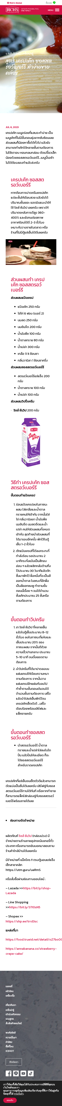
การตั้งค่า (18, 1093)
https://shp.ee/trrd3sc (22, 921)
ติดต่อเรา (13, 1062)
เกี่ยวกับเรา (11, 1005)
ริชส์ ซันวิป (25, 835)
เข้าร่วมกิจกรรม (13, 1014)
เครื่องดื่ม (10, 995)
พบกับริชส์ (11, 1032)
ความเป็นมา (11, 1037)
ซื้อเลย (49, 2)
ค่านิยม (9, 1042)
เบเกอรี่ (9, 986)
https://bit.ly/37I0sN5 (24, 907)
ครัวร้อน (9, 991)
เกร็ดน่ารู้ (10, 1010)
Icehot (10, 1051)
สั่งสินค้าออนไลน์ (14, 1023)
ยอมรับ (10, 1100)
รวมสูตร (10, 1019)
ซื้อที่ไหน (9, 1046)
